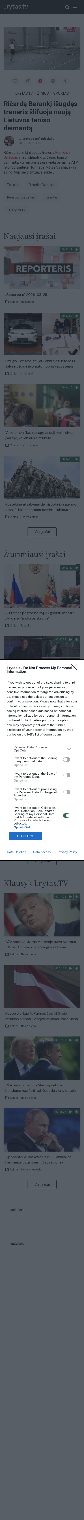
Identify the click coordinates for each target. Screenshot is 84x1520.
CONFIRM (25, 836)
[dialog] (42, 760)
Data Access (42, 852)
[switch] (66, 759)
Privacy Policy (67, 852)
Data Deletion (16, 852)
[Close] (75, 668)
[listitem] (42, 749)
